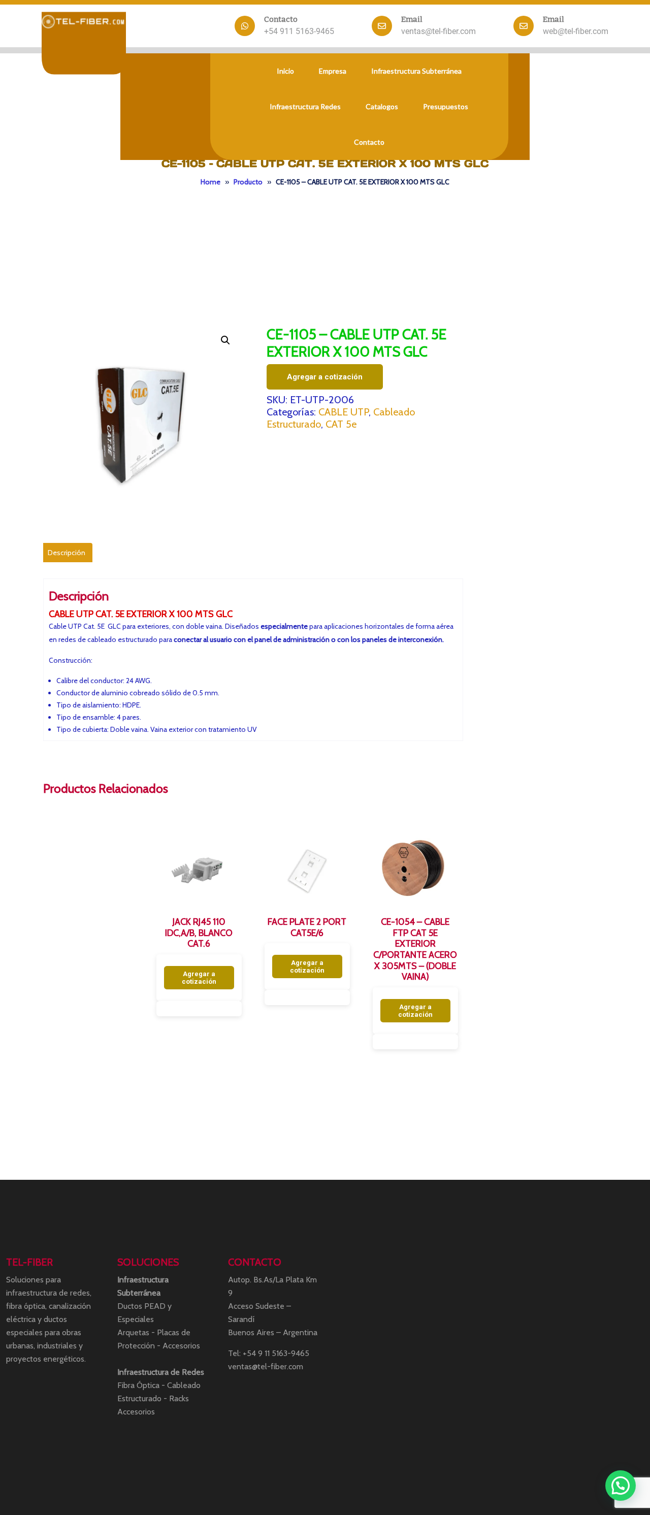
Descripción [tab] (66, 552)
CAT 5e (341, 424)
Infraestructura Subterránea (416, 71)
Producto (248, 181)
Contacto (369, 142)
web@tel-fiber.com (575, 31)
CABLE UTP (343, 412)
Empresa (332, 71)
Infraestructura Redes (305, 106)
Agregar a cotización (325, 376)
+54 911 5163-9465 (299, 31)
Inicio (285, 71)
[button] (225, 340)
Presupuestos (445, 106)
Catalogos (382, 106)
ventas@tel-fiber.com (438, 31)
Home (210, 181)
